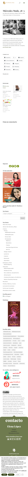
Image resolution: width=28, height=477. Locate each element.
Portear (13, 356)
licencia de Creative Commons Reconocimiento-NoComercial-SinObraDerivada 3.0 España (13, 396)
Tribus (19, 361)
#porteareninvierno (7, 338)
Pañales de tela (8, 270)
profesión (19, 356)
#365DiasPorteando (10, 232)
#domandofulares (7, 333)
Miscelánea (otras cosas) (9, 290)
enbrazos (5, 347)
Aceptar (4, 474)
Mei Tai (8, 249)
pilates (4, 356)
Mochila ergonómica (7, 352)
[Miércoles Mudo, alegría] (7, 88)
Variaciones (22, 363)
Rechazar (11, 474)
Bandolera (8, 243)
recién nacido (6, 359)
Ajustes (17, 474)
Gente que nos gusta (8, 288)
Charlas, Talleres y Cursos (9, 283)
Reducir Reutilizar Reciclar (10, 279)
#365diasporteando (16, 331)
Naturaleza (17, 354)
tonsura (14, 361)
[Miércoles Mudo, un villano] (7, 102)
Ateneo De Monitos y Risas (10, 226)
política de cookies (12, 472)
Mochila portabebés (18, 352)
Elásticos (8, 240)
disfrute (19, 345)
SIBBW (4, 361)
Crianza (5, 229)
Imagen (15, 347)
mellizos (13, 349)
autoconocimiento (7, 343)
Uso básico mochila (7, 363)
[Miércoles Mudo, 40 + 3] (17, 88)
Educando (6, 258)
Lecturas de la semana (8, 286)
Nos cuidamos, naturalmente (11, 272)
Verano (4, 365)
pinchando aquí (7, 47)
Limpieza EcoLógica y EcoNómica (12, 277)
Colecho (6, 256)
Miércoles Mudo (7, 15)
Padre (22, 354)
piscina (9, 356)
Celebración (13, 345)
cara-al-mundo (6, 345)
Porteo (5, 230)
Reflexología (13, 359)
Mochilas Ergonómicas (12, 247)
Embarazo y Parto (7, 262)
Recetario (5, 281)
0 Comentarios (16, 15)
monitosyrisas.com (14, 453)
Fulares (8, 245)
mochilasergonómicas (8, 354)
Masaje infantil (7, 251)
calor (20, 343)
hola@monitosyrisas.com (14, 436)
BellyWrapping (8, 264)
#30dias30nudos (9, 234)
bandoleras (15, 343)
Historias (10, 347)
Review (19, 359)
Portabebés (8, 239)
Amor (19, 340)
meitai (9, 349)
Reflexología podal (8, 268)
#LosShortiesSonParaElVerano (9, 336)
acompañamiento (7, 340)
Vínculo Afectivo (11, 365)
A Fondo (14, 340)
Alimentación (7, 275)
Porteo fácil (8, 236)
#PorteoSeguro (16, 338)
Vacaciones (15, 363)
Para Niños (6, 260)
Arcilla (23, 340)
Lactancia (6, 254)
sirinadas (10, 361)
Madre (4, 349)
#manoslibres (21, 336)
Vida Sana (5, 266)
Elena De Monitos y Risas (11, 13)
